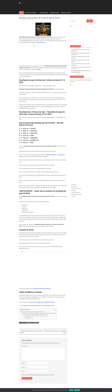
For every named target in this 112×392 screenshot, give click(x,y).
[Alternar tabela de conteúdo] (54, 310)
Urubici (39, 69)
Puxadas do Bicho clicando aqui (42, 288)
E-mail (23, 367)
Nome (23, 363)
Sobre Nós (73, 196)
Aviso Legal (73, 184)
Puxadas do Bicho (66, 12)
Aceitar (71, 390)
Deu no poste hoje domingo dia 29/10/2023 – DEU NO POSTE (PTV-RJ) (36, 314)
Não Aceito (77, 390)
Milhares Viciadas (54, 12)
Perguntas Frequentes (76, 188)
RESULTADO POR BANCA (30, 12)
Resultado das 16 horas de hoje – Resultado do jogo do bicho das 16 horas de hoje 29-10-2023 (39, 313)
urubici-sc (33, 19)
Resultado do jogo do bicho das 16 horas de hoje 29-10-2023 (32, 311)
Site (22, 371)
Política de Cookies (75, 192)
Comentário (25, 346)
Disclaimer (73, 190)
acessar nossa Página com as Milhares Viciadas (42, 302)
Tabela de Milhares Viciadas (30, 318)
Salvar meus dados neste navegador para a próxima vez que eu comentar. (39, 374)
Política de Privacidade (76, 194)
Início (21, 12)
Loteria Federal (43, 12)
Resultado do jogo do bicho (32, 322)
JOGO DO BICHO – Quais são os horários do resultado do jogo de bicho (36, 315)
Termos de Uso (74, 186)
